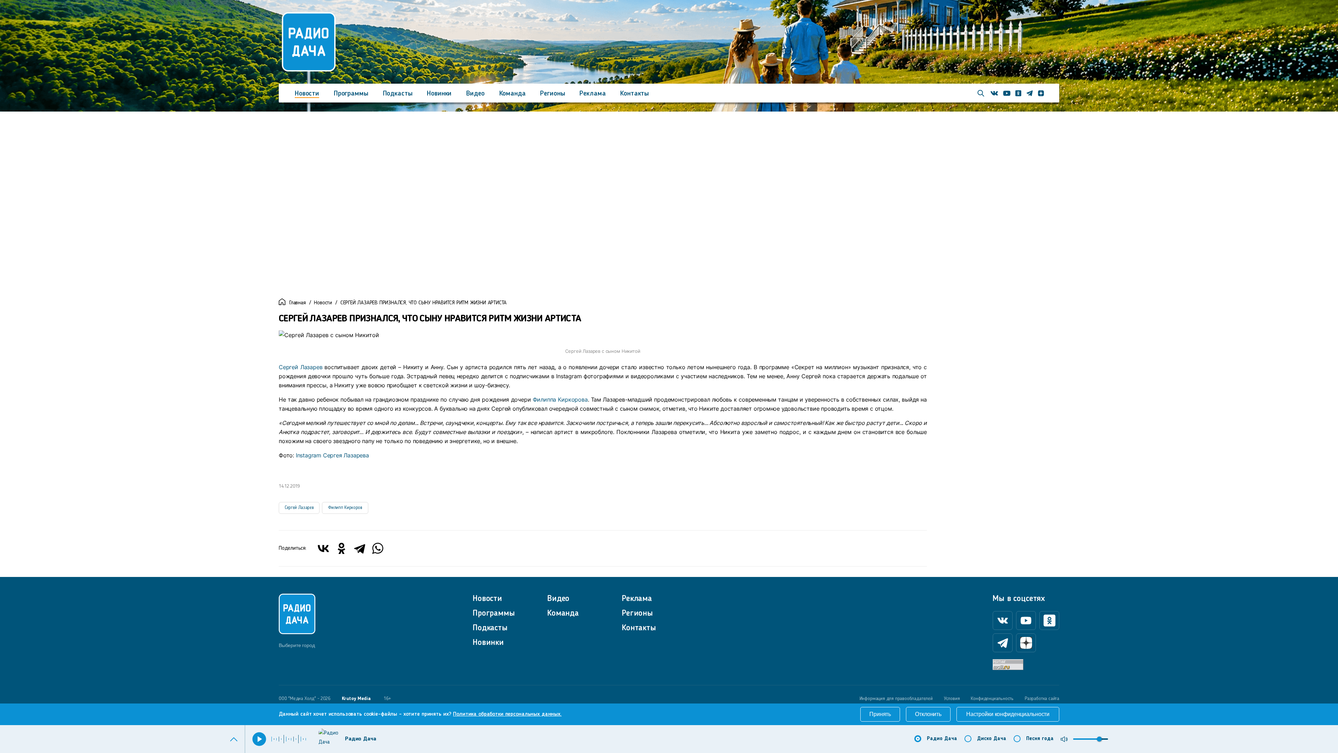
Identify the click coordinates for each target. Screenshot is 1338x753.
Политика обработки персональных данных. (507, 714)
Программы (351, 93)
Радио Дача (942, 738)
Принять (880, 714)
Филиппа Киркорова (560, 399)
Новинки (439, 93)
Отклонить (928, 714)
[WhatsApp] (377, 548)
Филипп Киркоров (345, 507)
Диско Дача (991, 738)
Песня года (1040, 738)
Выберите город (297, 645)
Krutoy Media (356, 698)
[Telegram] (359, 548)
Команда (512, 93)
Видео (475, 93)
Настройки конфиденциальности (1007, 714)
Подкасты (398, 93)
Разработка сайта (1042, 698)
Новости (307, 93)
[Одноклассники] (341, 548)
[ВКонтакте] (323, 548)
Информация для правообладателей (896, 698)
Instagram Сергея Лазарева (332, 455)
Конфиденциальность (992, 698)
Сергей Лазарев (300, 367)
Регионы (552, 93)
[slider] (1099, 739)
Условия (952, 698)
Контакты (634, 93)
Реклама (592, 93)
